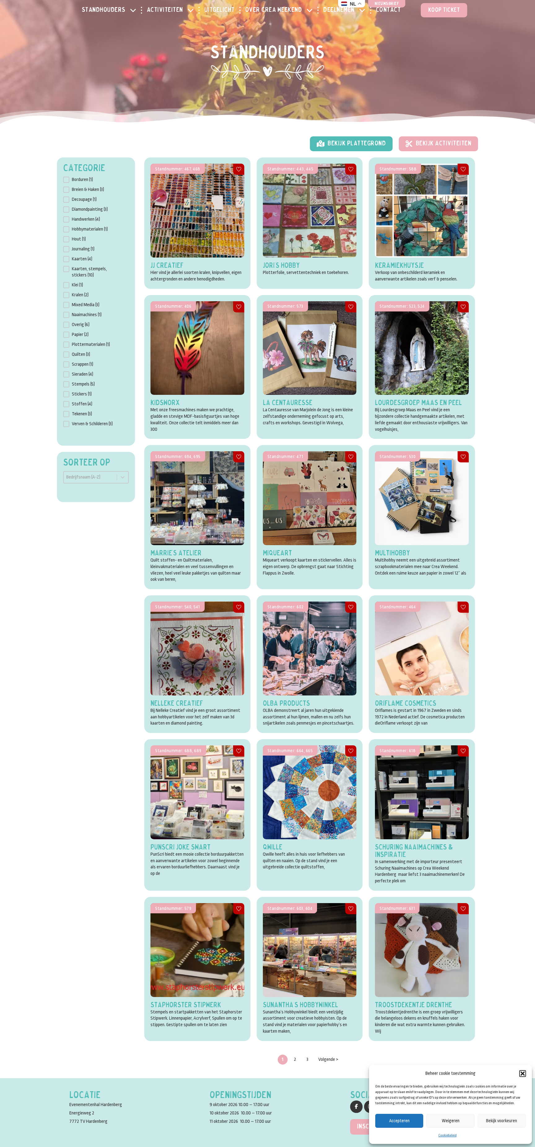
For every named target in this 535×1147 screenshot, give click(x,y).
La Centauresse (287, 403)
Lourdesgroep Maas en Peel (418, 403)
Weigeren (450, 1120)
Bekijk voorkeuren (501, 1120)
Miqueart (277, 553)
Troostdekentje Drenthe (413, 1005)
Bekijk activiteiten (444, 143)
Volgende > (328, 1059)
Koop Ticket (444, 10)
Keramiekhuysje (399, 266)
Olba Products (286, 704)
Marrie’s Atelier (176, 553)
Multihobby (392, 553)
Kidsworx (165, 403)
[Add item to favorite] (238, 169)
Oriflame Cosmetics (405, 704)
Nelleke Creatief (176, 704)
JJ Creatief (167, 266)
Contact (388, 10)
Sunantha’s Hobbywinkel (300, 1005)
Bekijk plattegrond (357, 143)
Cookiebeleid (447, 1135)
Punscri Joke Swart (180, 847)
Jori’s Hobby (281, 266)
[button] (523, 1073)
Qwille (272, 847)
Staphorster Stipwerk (185, 1005)
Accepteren (399, 1120)
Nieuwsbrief (387, 4)
